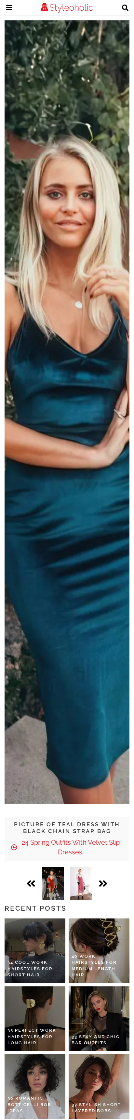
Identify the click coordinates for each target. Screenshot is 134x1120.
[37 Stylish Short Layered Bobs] (99, 1086)
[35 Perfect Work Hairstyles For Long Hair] (35, 1018)
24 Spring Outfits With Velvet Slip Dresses (70, 847)
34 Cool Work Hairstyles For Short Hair (30, 968)
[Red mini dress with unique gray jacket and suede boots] (53, 883)
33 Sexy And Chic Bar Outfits (96, 1040)
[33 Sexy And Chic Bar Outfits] (99, 1018)
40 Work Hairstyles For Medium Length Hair (94, 966)
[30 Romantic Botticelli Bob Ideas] (35, 1086)
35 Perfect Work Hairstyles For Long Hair (31, 1036)
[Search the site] (125, 8)
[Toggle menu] (9, 8)
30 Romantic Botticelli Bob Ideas (29, 1104)
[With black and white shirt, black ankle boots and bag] (81, 883)
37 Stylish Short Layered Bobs (96, 1108)
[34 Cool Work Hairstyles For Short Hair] (35, 950)
